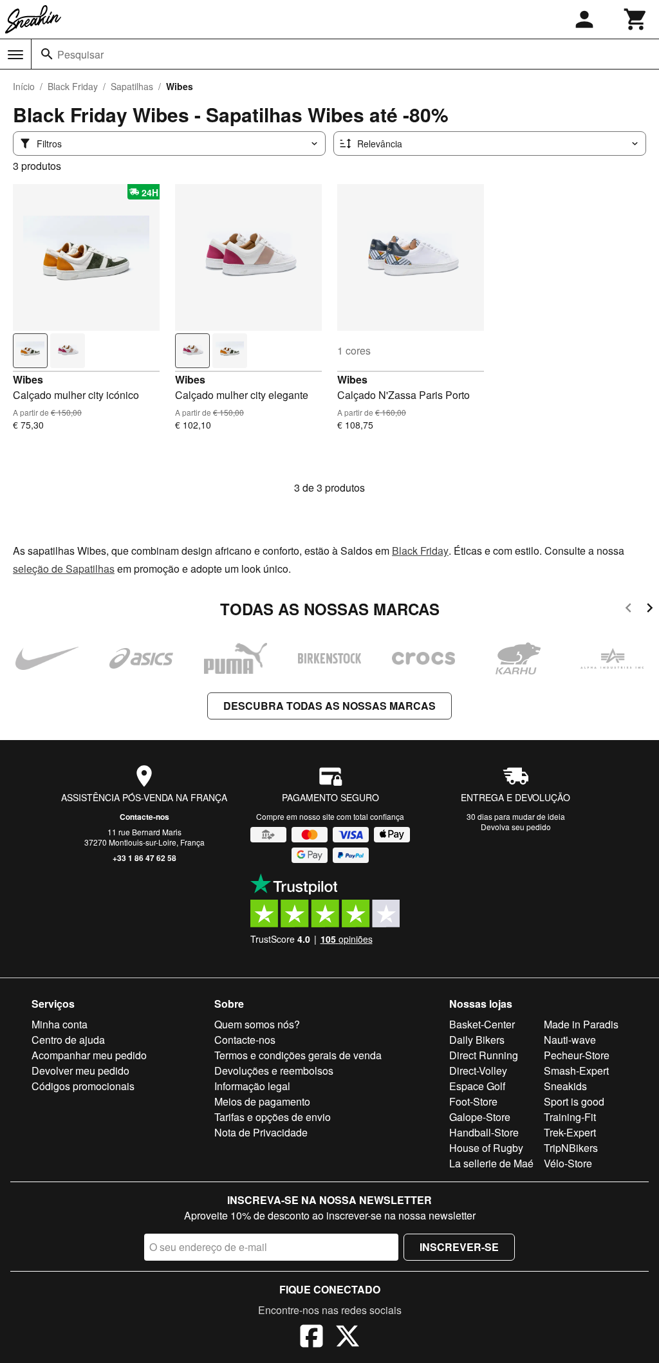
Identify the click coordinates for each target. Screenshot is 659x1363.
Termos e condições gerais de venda (298, 1055)
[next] (649, 609)
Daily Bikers (477, 1039)
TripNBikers (571, 1147)
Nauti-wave (570, 1039)
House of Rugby (486, 1147)
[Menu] (15, 54)
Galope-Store (479, 1116)
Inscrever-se (459, 1246)
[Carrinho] (636, 19)
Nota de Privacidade (261, 1132)
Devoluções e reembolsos (273, 1070)
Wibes (28, 379)
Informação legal (252, 1086)
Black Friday (73, 86)
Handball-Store (484, 1132)
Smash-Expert (576, 1070)
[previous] (628, 609)
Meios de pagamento (262, 1101)
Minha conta (60, 1024)
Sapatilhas (132, 86)
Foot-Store (473, 1101)
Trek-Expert (570, 1132)
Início (24, 86)
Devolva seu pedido (516, 826)
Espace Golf (477, 1086)
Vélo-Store (568, 1163)
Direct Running (483, 1055)
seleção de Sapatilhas (64, 568)
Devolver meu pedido (80, 1070)
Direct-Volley (478, 1070)
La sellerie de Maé (491, 1163)
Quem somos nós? (257, 1024)
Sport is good (574, 1101)
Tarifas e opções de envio (272, 1116)
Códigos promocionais (83, 1086)
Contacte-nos (144, 816)
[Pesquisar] (47, 54)
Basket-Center (482, 1024)
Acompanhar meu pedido (89, 1055)
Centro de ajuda (68, 1039)
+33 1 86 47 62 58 (144, 858)
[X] (347, 1338)
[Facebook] (311, 1338)
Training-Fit (570, 1116)
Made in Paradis (581, 1024)
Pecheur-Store (576, 1055)
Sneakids (565, 1086)
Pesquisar (80, 54)
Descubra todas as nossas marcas (329, 705)
